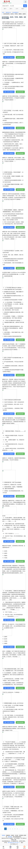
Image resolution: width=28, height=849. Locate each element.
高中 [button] (5, 8)
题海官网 (10, 836)
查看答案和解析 (20, 57)
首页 (3, 12)
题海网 (3, 835)
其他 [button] (22, 8)
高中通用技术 (15, 12)
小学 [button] (17, 8)
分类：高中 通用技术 (9, 57)
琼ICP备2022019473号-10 (14, 842)
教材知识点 (8, 12)
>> (22, 829)
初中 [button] (11, 8)
